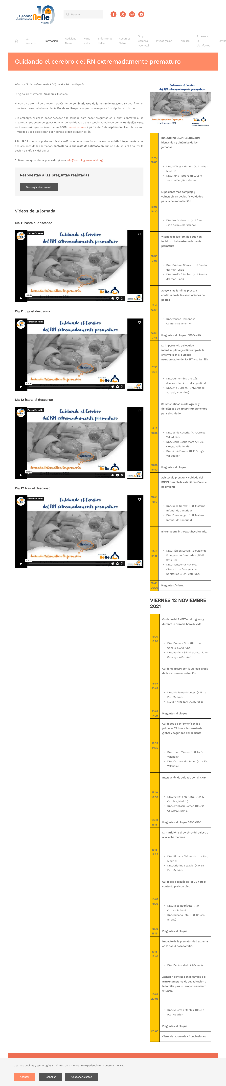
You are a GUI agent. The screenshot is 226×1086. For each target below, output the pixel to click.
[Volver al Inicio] (35, 14)
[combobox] (83, 14)
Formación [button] (51, 40)
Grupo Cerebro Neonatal (143, 41)
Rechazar (50, 1076)
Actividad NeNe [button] (70, 41)
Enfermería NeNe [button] (105, 41)
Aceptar (24, 1076)
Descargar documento (39, 187)
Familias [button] (184, 40)
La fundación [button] (31, 41)
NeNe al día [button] (87, 41)
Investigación (164, 40)
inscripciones (77, 127)
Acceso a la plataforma (203, 41)
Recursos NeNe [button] (124, 41)
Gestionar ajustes (81, 1076)
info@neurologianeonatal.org (85, 160)
